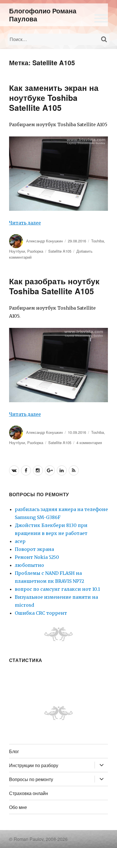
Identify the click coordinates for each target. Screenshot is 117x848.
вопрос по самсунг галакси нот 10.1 (57, 589)
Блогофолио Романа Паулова (42, 14)
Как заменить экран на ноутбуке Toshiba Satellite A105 (54, 97)
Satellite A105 (59, 251)
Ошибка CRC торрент (41, 613)
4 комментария (89, 442)
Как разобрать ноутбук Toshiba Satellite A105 (54, 286)
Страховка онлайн (28, 793)
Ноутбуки (17, 251)
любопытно (29, 565)
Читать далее (25, 223)
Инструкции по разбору (33, 765)
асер (20, 541)
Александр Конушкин (44, 241)
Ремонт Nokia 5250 (37, 557)
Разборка (35, 251)
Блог (14, 751)
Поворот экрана (34, 549)
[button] (101, 17)
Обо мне (18, 807)
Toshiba (97, 241)
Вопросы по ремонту (31, 779)
